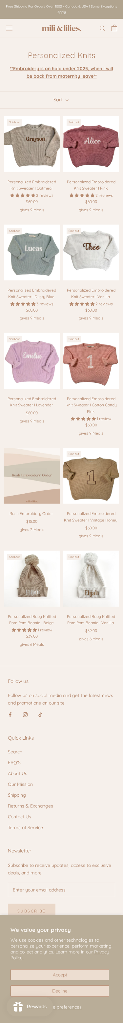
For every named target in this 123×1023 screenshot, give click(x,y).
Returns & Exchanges (30, 806)
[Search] (103, 28)
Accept (60, 975)
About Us (17, 773)
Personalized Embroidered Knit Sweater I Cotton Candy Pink (91, 405)
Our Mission (20, 784)
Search (15, 752)
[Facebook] (10, 714)
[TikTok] (40, 714)
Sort (58, 99)
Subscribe (31, 911)
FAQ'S (14, 763)
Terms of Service (25, 827)
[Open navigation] (9, 28)
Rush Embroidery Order (31, 513)
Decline (60, 991)
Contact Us (19, 817)
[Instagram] (25, 714)
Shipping (17, 795)
